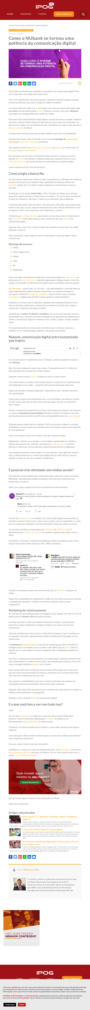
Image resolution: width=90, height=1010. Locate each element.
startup (40, 111)
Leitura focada (66, 83)
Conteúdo (50, 719)
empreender (25, 716)
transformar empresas (28, 142)
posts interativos (28, 280)
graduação (64, 750)
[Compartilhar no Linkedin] (29, 83)
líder (34, 698)
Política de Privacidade (13, 996)
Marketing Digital (41, 25)
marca (67, 648)
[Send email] (34, 83)
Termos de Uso (32, 996)
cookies (15, 987)
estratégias (49, 530)
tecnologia (13, 150)
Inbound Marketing (31, 722)
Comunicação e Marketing (24, 25)
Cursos (50, 979)
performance (17, 219)
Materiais (26, 14)
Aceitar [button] (21, 1005)
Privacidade (24, 998)
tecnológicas (14, 297)
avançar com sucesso (33, 532)
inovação (12, 185)
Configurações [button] (10, 1005)
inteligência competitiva (38, 294)
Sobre (10, 14)
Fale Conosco (64, 14)
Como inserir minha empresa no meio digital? (42, 830)
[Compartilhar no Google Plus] (20, 83)
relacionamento (29, 645)
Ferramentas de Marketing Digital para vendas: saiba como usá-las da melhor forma (50, 843)
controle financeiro (59, 444)
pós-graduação (16, 753)
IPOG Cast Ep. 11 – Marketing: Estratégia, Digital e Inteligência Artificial (49, 818)
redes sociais (71, 277)
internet (66, 219)
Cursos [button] (42, 14)
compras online (25, 518)
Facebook (61, 590)
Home (11, 25)
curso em (18, 755)
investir (21, 159)
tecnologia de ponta (29, 216)
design (58, 148)
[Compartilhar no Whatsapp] (24, 83)
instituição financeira (17, 162)
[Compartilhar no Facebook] (10, 83)
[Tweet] (15, 83)
